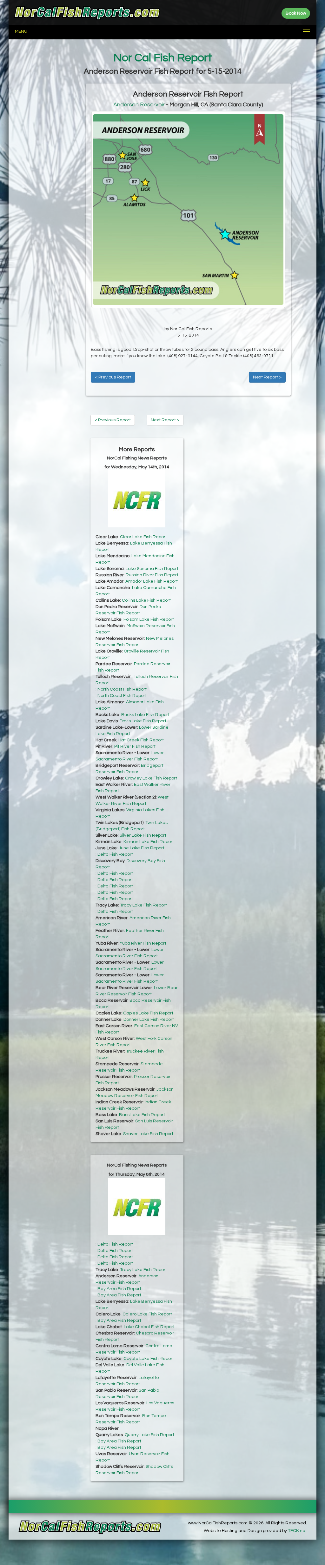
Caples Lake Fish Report (148, 1013)
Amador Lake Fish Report (151, 581)
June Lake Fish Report (141, 848)
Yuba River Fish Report (143, 943)
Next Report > (267, 377)
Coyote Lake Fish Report (148, 1358)
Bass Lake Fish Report (142, 1115)
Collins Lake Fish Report (146, 600)
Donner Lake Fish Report (148, 1019)
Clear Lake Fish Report (143, 537)
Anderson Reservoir (139, 105)
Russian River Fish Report (152, 575)
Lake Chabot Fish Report (149, 1327)
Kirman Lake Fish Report (148, 841)
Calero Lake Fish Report (147, 1314)
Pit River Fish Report (135, 746)
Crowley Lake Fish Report (151, 778)
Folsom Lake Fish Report (148, 619)
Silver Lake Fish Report (143, 835)
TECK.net (297, 1530)
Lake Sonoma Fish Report (152, 568)
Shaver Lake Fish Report (148, 1134)
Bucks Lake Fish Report (145, 714)
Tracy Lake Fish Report (143, 905)
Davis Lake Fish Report (143, 721)
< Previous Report (113, 377)
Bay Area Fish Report (119, 1289)
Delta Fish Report (115, 854)
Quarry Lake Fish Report (149, 1435)
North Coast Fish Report (122, 689)
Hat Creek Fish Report (141, 740)
